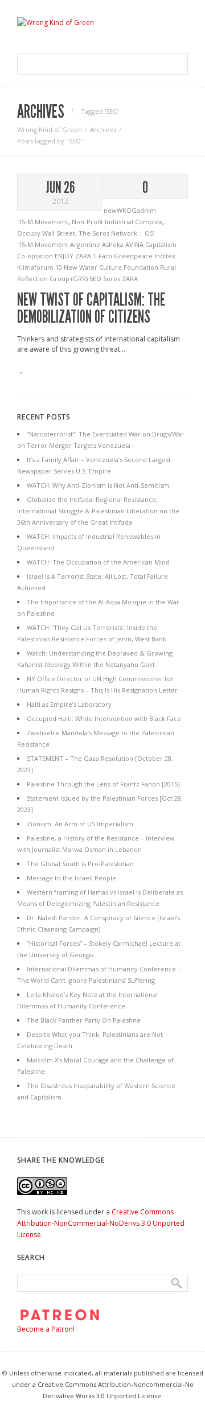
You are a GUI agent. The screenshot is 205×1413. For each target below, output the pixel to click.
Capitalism (161, 244)
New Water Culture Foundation (112, 267)
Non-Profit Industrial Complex (117, 221)
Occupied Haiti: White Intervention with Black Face (104, 718)
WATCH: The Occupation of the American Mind (98, 562)
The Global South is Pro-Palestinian (80, 863)
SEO (96, 278)
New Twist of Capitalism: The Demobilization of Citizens (91, 308)
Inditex (164, 256)
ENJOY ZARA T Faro (84, 256)
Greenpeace (134, 256)
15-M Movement (43, 221)
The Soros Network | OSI (117, 233)
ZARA (130, 278)
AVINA (135, 244)
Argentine (86, 244)
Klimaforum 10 (40, 267)
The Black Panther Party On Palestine (84, 1020)
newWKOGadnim (130, 210)
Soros (112, 278)
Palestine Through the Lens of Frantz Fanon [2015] (103, 784)
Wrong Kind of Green (49, 129)
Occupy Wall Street (46, 233)
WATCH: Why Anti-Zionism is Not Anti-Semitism (98, 485)
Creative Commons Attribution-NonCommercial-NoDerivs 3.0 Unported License (100, 1223)
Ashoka (113, 244)
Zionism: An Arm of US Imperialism (80, 823)
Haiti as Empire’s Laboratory (69, 704)
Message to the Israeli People (71, 878)
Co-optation (36, 256)
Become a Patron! (46, 1329)
